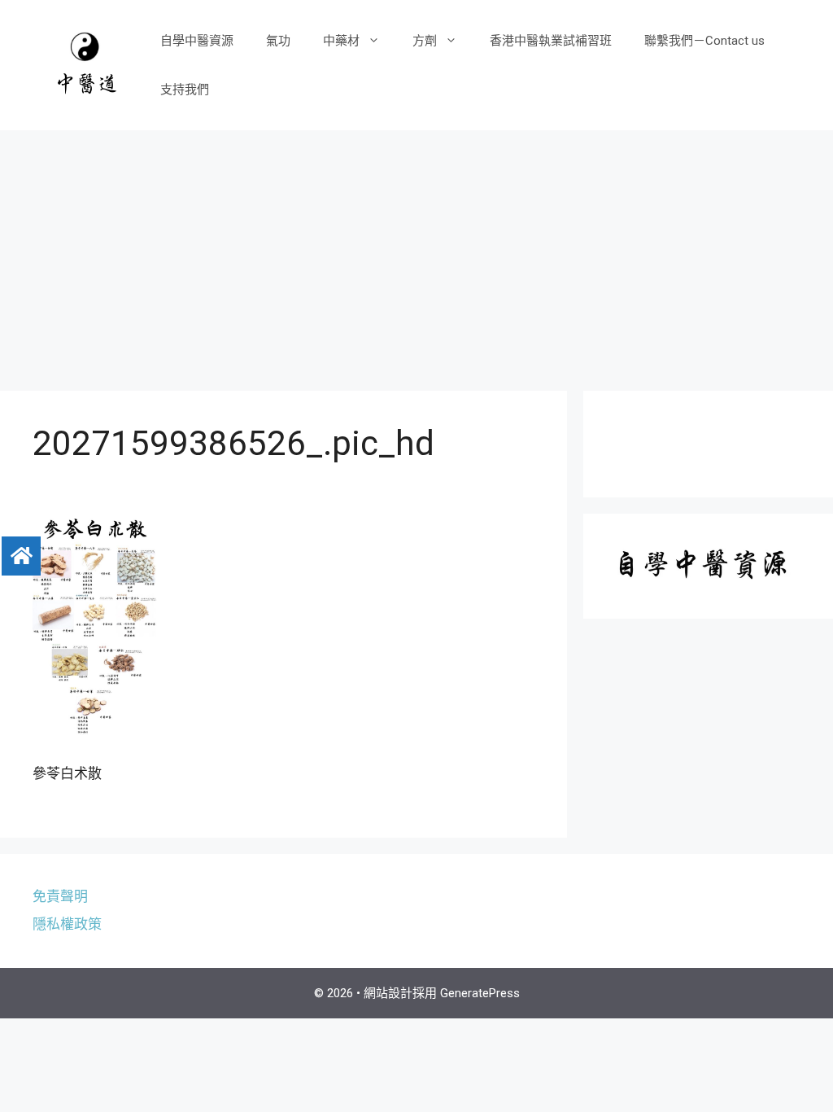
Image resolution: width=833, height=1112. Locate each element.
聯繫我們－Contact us (704, 40)
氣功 (278, 40)
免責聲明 (60, 896)
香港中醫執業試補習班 (551, 40)
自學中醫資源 (196, 40)
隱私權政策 (67, 924)
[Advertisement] (416, 252)
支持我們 (184, 89)
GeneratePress (480, 993)
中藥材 (341, 40)
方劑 (424, 40)
